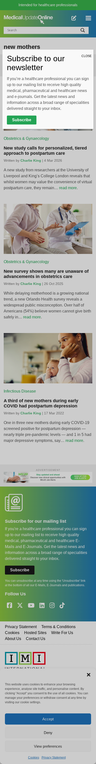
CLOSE (86, 56)
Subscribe (21, 120)
